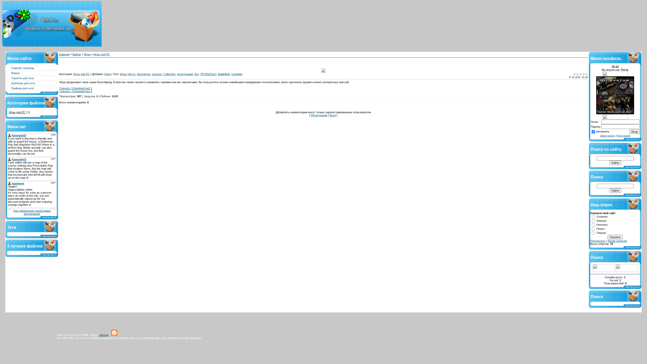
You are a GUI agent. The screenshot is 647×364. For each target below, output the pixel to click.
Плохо (600, 228)
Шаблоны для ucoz (23, 83)
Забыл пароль (607, 135)
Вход (333, 115)
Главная (64, 54)
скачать (157, 74)
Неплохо (602, 224)
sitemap (104, 334)
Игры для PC (17, 112)
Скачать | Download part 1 (75, 88)
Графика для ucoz (22, 88)
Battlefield (224, 74)
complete (236, 74)
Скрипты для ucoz (22, 78)
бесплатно (143, 74)
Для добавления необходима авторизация (32, 212)
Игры (87, 54)
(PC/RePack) (208, 74)
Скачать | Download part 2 (75, 91)
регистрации (185, 74)
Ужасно (601, 232)
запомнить (602, 131)
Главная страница (22, 68)
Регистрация (319, 115)
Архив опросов (617, 240)
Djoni (107, 74)
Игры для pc (127, 74)
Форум (15, 73)
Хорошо (601, 220)
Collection (169, 74)
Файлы (76, 54)
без (196, 74)
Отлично (602, 216)
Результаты (597, 240)
